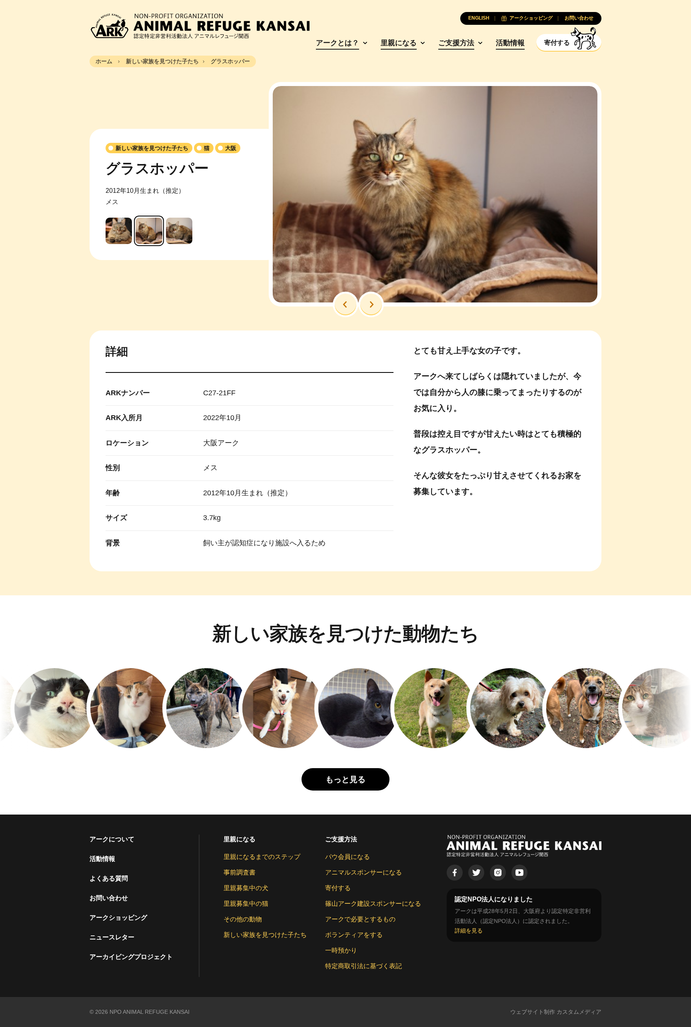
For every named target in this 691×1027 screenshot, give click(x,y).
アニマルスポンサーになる (363, 872)
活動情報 (510, 43)
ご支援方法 (456, 43)
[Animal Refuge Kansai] (200, 26)
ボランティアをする (354, 934)
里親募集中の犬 (246, 888)
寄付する (338, 888)
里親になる (399, 43)
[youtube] (519, 873)
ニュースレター (112, 937)
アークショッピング (118, 917)
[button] (345, 304)
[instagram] (498, 873)
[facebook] (455, 873)
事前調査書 (240, 872)
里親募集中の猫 (246, 903)
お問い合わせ (109, 898)
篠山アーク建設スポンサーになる (373, 903)
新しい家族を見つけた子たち (265, 934)
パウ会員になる (347, 856)
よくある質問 (109, 878)
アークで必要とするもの (360, 919)
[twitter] (476, 873)
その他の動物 (243, 919)
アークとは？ (337, 43)
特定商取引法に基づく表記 (363, 966)
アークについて (112, 839)
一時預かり (341, 950)
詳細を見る (469, 930)
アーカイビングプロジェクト (131, 956)
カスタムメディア (579, 1012)
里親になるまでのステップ (262, 856)
